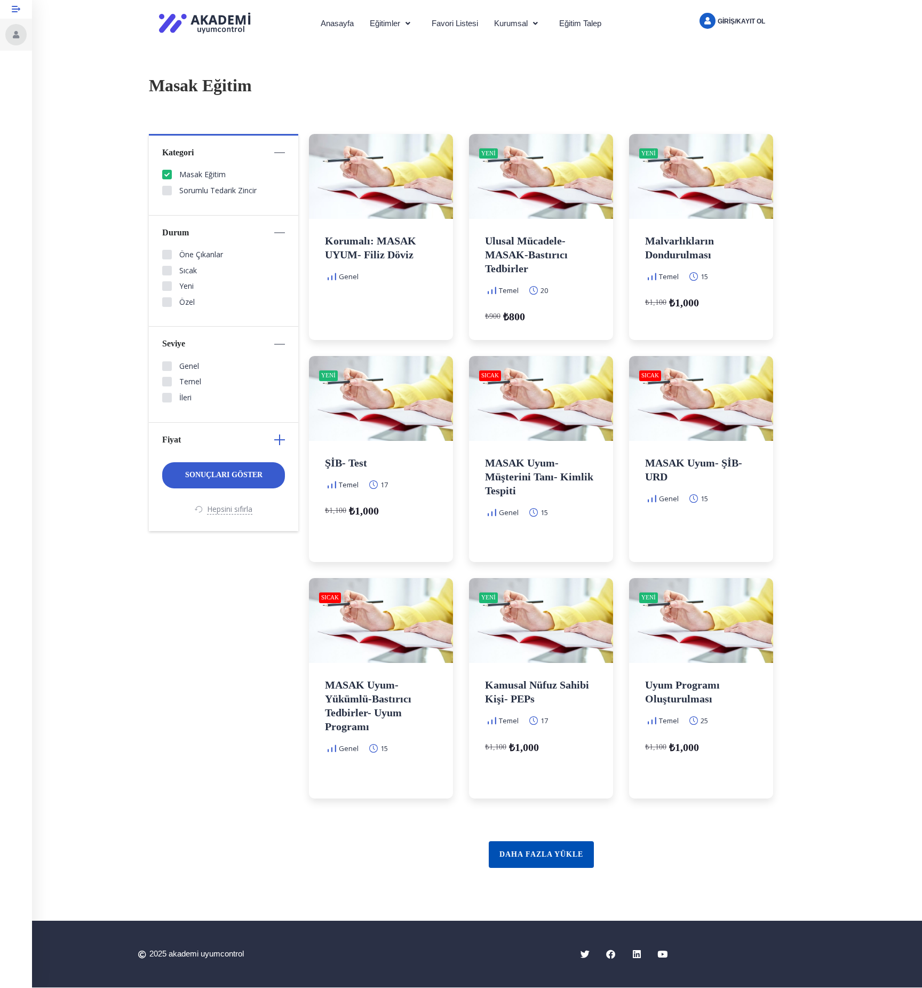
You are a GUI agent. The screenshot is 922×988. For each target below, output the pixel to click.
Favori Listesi (455, 23)
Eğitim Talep (580, 23)
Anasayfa (337, 23)
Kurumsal (511, 23)
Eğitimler (385, 23)
